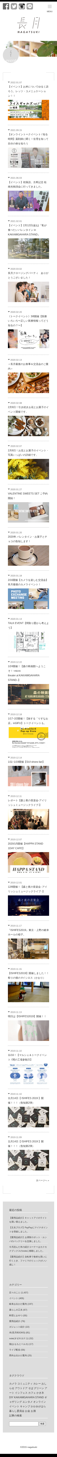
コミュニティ (25, 1383)
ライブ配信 (14, 1349)
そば (30, 1388)
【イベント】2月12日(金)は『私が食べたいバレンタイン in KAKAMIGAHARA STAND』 (27, 230)
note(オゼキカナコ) (18, 1338)
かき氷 (40, 1392)
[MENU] (49, 6)
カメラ (13, 1383)
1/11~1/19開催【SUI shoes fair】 (26, 761)
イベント (13, 1298)
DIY (11, 1397)
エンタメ (27, 1401)
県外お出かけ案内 (18, 1355)
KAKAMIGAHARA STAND (29, 1397)
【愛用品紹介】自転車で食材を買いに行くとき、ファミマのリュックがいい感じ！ (28, 1260)
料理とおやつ (15, 1315)
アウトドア (21, 1388)
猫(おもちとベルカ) (18, 1344)
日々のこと (14, 1292)
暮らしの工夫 (15, 1310)
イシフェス (21, 1392)
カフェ (32, 1392)
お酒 (33, 1411)
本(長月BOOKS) (17, 1332)
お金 (27, 1411)
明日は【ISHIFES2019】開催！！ (27, 1016)
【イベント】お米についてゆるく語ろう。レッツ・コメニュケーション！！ (28, 91)
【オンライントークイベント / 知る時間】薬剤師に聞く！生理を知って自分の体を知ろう (28, 139)
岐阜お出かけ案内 (18, 1304)
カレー (37, 1383)
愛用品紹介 (14, 1321)
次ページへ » (42, 1180)
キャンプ (25, 1406)
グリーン (39, 1388)
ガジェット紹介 (17, 1327)
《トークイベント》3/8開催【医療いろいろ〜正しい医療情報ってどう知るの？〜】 (28, 321)
